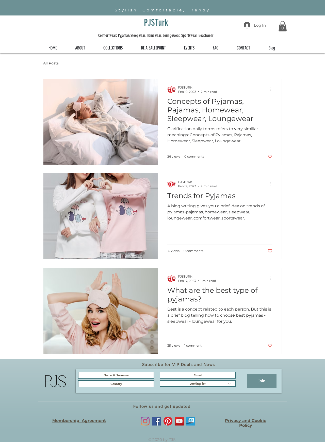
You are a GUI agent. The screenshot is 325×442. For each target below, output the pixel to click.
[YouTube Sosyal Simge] (179, 421)
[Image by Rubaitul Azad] (190, 421)
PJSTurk (156, 22)
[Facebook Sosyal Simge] (156, 421)
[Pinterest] (168, 421)
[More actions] (272, 89)
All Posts (51, 63)
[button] (282, 26)
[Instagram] (145, 421)
